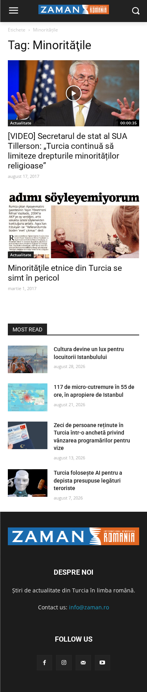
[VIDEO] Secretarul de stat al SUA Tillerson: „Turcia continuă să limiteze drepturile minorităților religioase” (67, 150)
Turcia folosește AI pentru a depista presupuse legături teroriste (88, 480)
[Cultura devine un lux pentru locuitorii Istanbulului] (27, 359)
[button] (135, 11)
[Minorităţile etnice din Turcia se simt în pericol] (73, 225)
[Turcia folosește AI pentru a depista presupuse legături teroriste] (27, 483)
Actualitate (20, 123)
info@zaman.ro (89, 607)
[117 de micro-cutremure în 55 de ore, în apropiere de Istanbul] (27, 397)
